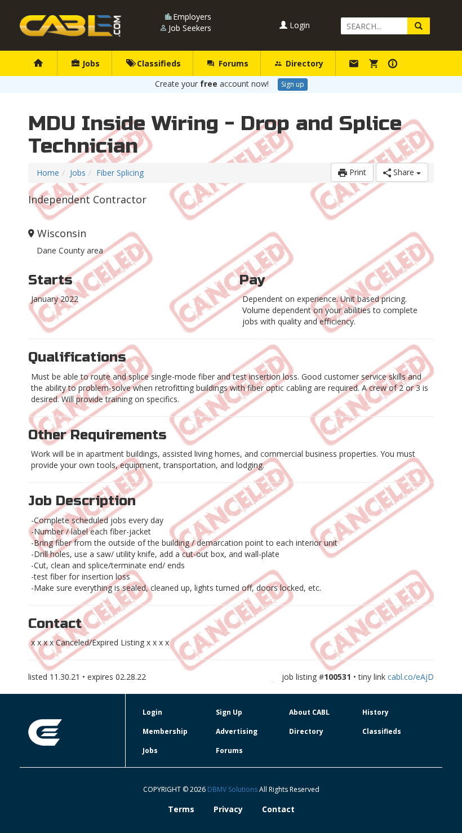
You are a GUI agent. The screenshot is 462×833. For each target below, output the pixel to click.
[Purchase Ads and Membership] (375, 63)
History (375, 712)
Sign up (292, 84)
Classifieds (158, 63)
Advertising (236, 731)
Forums (232, 63)
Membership (165, 731)
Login (298, 25)
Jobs (90, 63)
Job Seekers (189, 28)
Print (356, 172)
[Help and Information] (394, 63)
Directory (303, 63)
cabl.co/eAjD (411, 676)
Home (48, 172)
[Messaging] (355, 63)
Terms (181, 809)
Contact (278, 809)
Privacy (228, 809)
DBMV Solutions (233, 789)
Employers (192, 16)
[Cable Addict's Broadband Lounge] (70, 26)
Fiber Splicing (120, 172)
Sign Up (229, 712)
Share (403, 172)
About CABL (309, 712)
